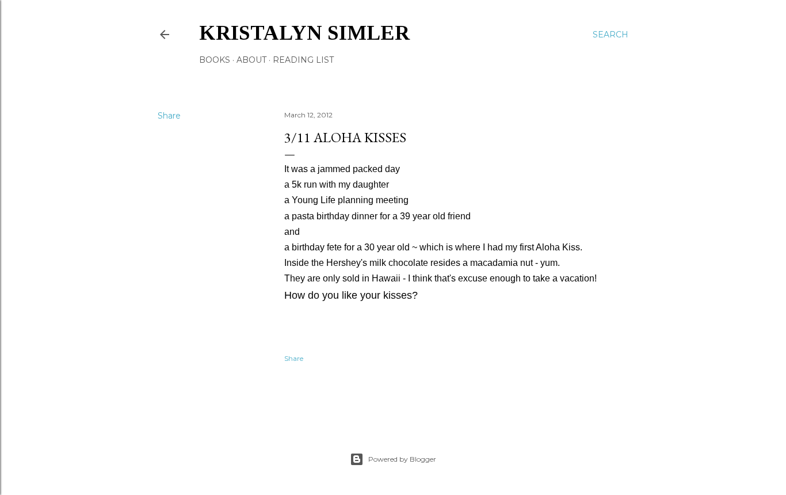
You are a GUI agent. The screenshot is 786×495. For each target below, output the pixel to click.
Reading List (303, 60)
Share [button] (169, 116)
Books (214, 60)
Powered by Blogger (402, 459)
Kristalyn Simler (304, 32)
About (251, 60)
